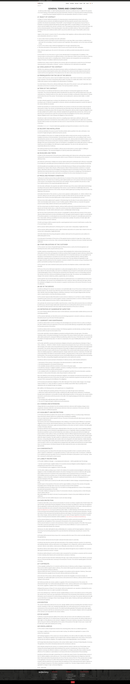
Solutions (55, 674)
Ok (72, 682)
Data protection (70, 679)
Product (54, 677)
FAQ (54, 679)
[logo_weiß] (44, 671)
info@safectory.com (49, 0)
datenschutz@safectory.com (44, 509)
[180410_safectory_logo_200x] (40, 2)
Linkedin (83, 674)
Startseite (39, 5)
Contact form (70, 674)
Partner (54, 676)
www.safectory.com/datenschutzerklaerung (76, 516)
